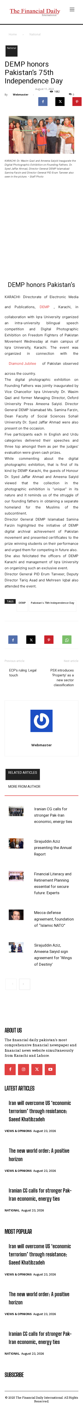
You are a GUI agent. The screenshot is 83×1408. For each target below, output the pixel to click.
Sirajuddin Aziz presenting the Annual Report (53, 847)
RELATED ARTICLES (22, 772)
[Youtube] (50, 1069)
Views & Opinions (18, 1131)
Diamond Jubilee (22, 363)
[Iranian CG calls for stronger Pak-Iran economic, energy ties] (16, 811)
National (35, 34)
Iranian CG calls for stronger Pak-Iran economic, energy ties (53, 815)
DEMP (45, 307)
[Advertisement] (41, 227)
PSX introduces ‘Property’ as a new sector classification (62, 677)
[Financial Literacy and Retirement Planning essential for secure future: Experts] (16, 876)
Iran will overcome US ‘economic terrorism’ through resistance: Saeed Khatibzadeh (40, 1111)
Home (13, 34)
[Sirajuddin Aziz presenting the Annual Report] (16, 843)
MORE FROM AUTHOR (24, 786)
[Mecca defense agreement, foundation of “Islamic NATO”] (16, 914)
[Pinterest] (49, 638)
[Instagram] (23, 1069)
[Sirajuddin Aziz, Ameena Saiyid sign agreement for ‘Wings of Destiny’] (16, 947)
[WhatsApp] (67, 638)
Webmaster (20, 94)
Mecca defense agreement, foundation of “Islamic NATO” (54, 918)
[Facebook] (43, 100)
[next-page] (24, 984)
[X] (60, 100)
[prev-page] (11, 984)
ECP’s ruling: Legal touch (22, 672)
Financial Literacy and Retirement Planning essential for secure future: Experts (52, 883)
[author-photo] (41, 722)
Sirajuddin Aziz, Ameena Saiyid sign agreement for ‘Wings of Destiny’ (53, 955)
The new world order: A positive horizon (39, 1155)
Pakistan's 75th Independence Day (52, 602)
